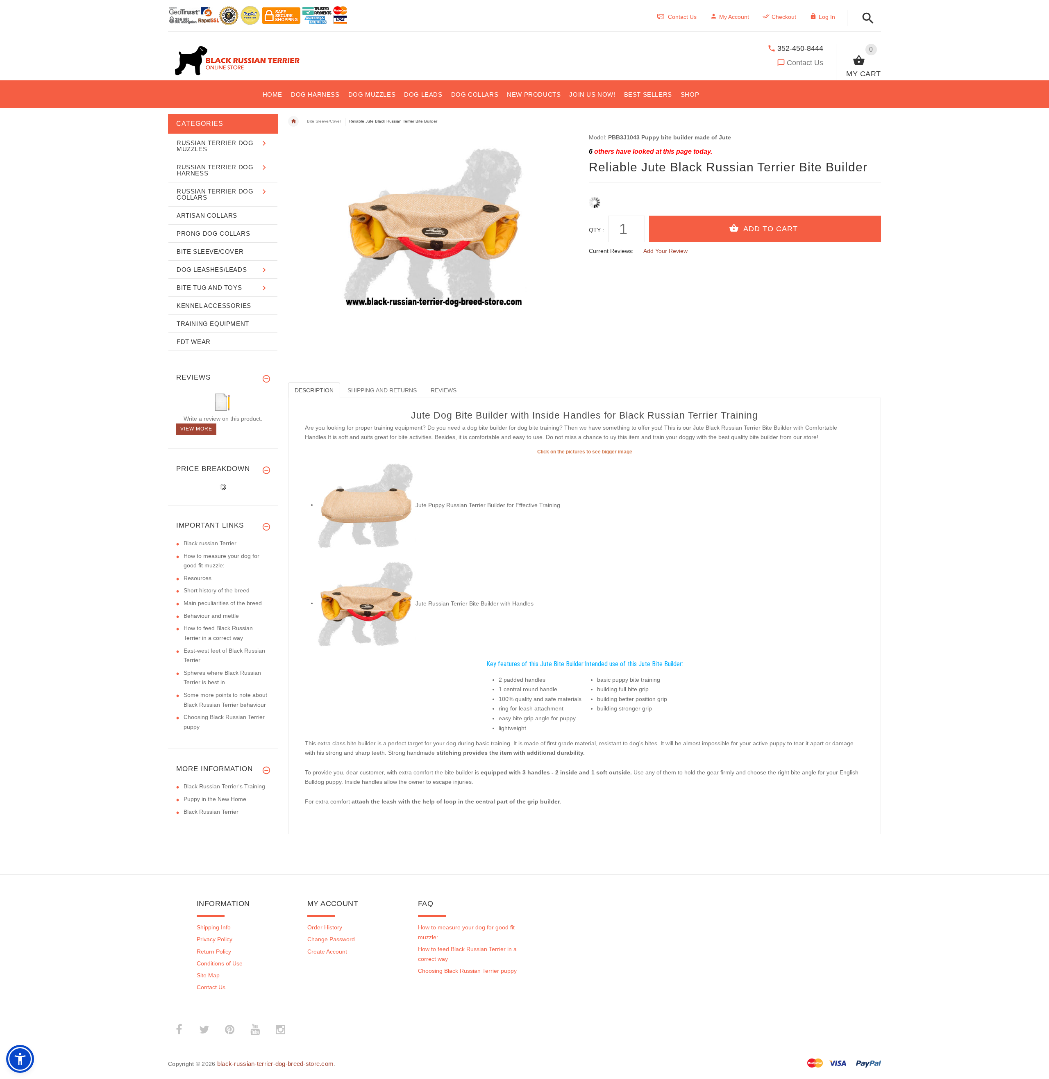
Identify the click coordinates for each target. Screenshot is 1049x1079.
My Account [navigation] (734, 17)
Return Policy (214, 951)
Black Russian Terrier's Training (224, 786)
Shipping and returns (382, 390)
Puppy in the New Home (215, 799)
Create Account (327, 951)
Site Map (208, 975)
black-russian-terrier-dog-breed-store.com (275, 1063)
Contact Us (805, 63)
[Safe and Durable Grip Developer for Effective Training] (366, 504)
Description (314, 390)
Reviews (443, 390)
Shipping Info (214, 927)
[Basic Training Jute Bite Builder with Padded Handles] (366, 603)
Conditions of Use (220, 963)
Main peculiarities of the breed (223, 603)
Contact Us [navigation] (682, 17)
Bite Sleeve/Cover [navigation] (324, 121)
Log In (827, 17)
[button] (866, 18)
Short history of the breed (217, 590)
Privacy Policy (214, 939)
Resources (197, 578)
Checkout (784, 17)
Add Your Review (665, 251)
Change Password (331, 939)
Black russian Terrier (210, 543)
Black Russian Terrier (211, 811)
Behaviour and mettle (211, 615)
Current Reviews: (611, 251)
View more (196, 429)
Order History (324, 927)
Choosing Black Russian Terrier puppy (467, 970)
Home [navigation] (293, 121)
